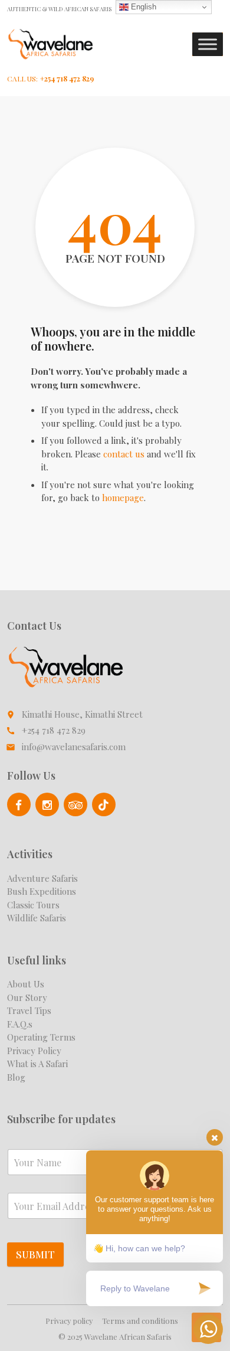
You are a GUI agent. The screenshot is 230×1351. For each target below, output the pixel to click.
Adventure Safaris (42, 878)
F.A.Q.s (19, 1024)
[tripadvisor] (75, 804)
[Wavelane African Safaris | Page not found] (50, 44)
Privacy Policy (34, 1050)
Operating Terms (41, 1037)
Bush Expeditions (41, 891)
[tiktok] (104, 804)
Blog (16, 1077)
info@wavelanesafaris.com (74, 747)
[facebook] (19, 804)
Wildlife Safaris (36, 918)
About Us (25, 984)
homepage (123, 497)
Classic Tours (33, 905)
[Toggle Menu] (207, 44)
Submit (35, 1254)
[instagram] (47, 804)
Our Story (27, 997)
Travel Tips (29, 1010)
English (142, 6)
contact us (123, 454)
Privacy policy (69, 1321)
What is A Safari (37, 1063)
